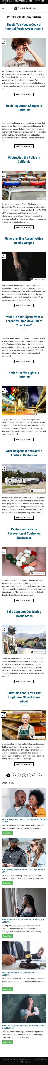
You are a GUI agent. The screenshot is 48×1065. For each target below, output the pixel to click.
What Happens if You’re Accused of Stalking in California (23, 920)
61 (34, 775)
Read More (7, 833)
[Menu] (3, 8)
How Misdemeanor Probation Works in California (19, 973)
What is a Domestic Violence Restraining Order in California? (23, 1026)
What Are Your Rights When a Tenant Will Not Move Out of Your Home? (24, 321)
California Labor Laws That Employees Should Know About (24, 697)
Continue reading (24, 94)
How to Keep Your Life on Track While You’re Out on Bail (24, 820)
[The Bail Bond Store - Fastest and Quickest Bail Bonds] (25, 8)
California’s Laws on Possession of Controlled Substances (24, 533)
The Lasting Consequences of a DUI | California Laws (23, 870)
